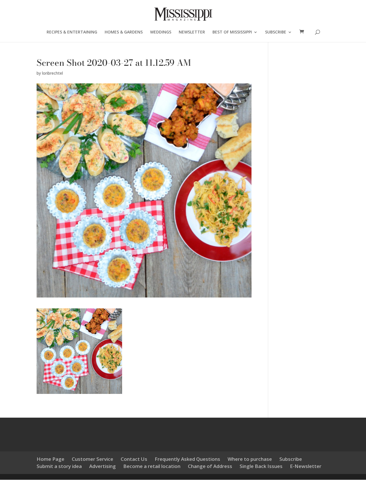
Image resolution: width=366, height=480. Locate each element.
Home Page (50, 459)
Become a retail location (151, 466)
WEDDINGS (160, 32)
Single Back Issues (261, 466)
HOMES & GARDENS (124, 32)
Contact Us (134, 459)
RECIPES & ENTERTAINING (72, 32)
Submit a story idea (59, 466)
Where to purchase (250, 459)
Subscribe (290, 459)
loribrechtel (52, 73)
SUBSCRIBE (275, 32)
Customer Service (92, 459)
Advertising (102, 466)
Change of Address (210, 466)
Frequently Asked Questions (187, 459)
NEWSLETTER (192, 32)
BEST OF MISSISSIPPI (232, 32)
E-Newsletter (305, 466)
